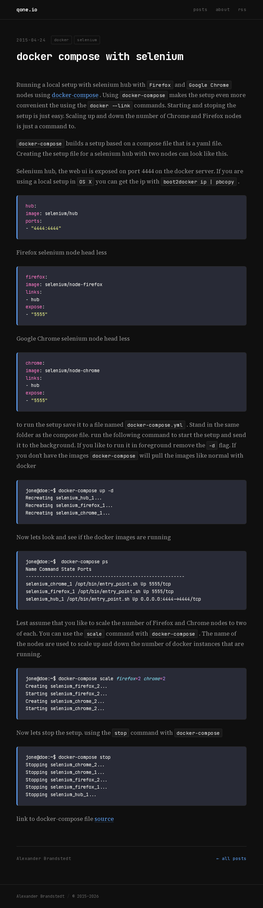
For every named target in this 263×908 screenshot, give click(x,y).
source (104, 819)
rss (242, 9)
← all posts (231, 858)
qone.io (26, 9)
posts (200, 9)
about (223, 9)
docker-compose (75, 95)
